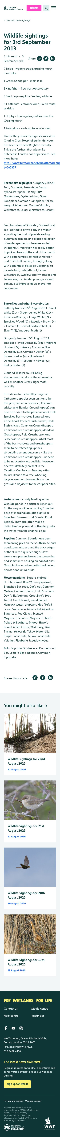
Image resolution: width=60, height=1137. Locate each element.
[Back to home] (49, 1113)
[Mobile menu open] (53, 9)
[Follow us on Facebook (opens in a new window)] (6, 1028)
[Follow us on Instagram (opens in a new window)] (21, 1028)
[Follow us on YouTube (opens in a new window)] (13, 1028)
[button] (39, 58)
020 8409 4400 (12, 1051)
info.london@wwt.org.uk (18, 1046)
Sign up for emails (17, 1083)
